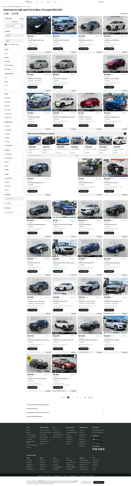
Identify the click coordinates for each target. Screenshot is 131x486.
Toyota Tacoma (30, 464)
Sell (42, 2)
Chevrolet (82, 458)
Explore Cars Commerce (97, 430)
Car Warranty (69, 437)
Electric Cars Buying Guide (32, 445)
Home (4, 6)
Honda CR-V (42, 460)
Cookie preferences (86, 482)
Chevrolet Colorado (84, 469)
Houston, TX (81, 432)
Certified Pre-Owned (31, 434)
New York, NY (82, 443)
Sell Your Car (55, 430)
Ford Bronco (55, 462)
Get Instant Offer (56, 432)
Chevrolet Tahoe (83, 467)
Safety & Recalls (43, 439)
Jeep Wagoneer (69, 464)
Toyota (28, 458)
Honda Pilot (42, 467)
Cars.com (76, 481)
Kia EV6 (94, 469)
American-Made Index (44, 441)
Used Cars (29, 430)
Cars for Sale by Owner (31, 437)
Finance (55, 2)
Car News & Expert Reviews (45, 432)
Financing (29, 447)
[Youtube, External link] (98, 449)
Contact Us (49, 475)
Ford (54, 458)
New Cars (29, 432)
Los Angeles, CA (82, 434)
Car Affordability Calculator (71, 432)
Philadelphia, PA (82, 441)
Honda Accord (43, 464)
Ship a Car (68, 434)
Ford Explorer (56, 469)
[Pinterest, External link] (103, 449)
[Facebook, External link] (96, 449)
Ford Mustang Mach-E (57, 467)
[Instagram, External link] (101, 449)
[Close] (129, 477)
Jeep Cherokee (69, 469)
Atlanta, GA (81, 439)
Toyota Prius (29, 462)
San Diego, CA (82, 446)
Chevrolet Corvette (84, 460)
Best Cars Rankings (44, 437)
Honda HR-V (42, 469)
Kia (93, 458)
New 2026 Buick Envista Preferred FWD (104, 149)
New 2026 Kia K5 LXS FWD (90, 149)
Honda (41, 458)
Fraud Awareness (83, 475)
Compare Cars (43, 434)
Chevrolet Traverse (84, 464)
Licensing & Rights (73, 475)
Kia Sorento (95, 462)
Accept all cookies (99, 482)
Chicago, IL (81, 430)
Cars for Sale (9, 6)
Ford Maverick (56, 460)
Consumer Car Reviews (45, 430)
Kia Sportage (95, 460)
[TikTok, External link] (93, 449)
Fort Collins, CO (17, 6)
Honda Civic (42, 462)
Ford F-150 (55, 464)
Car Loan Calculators (70, 430)
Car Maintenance (69, 441)
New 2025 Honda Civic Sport (62, 149)
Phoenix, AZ (81, 437)
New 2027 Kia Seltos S (75, 149)
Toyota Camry (29, 467)
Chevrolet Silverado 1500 (85, 462)
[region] (65, 481)
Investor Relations (57, 475)
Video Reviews (43, 443)
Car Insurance (69, 439)
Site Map (68, 443)
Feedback (91, 475)
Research (48, 2)
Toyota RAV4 (29, 460)
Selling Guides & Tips (57, 437)
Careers (65, 475)
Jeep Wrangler (69, 460)
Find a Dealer (29, 439)
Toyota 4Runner (30, 469)
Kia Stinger (95, 464)
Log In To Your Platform (97, 432)
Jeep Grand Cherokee (71, 462)
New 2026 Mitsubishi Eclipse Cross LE (34, 149)
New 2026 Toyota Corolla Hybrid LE (48, 149)
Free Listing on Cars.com (58, 434)
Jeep (67, 458)
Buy (37, 2)
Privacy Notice (41, 481)
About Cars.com (41, 475)
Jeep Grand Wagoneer (71, 467)
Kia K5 (94, 467)
